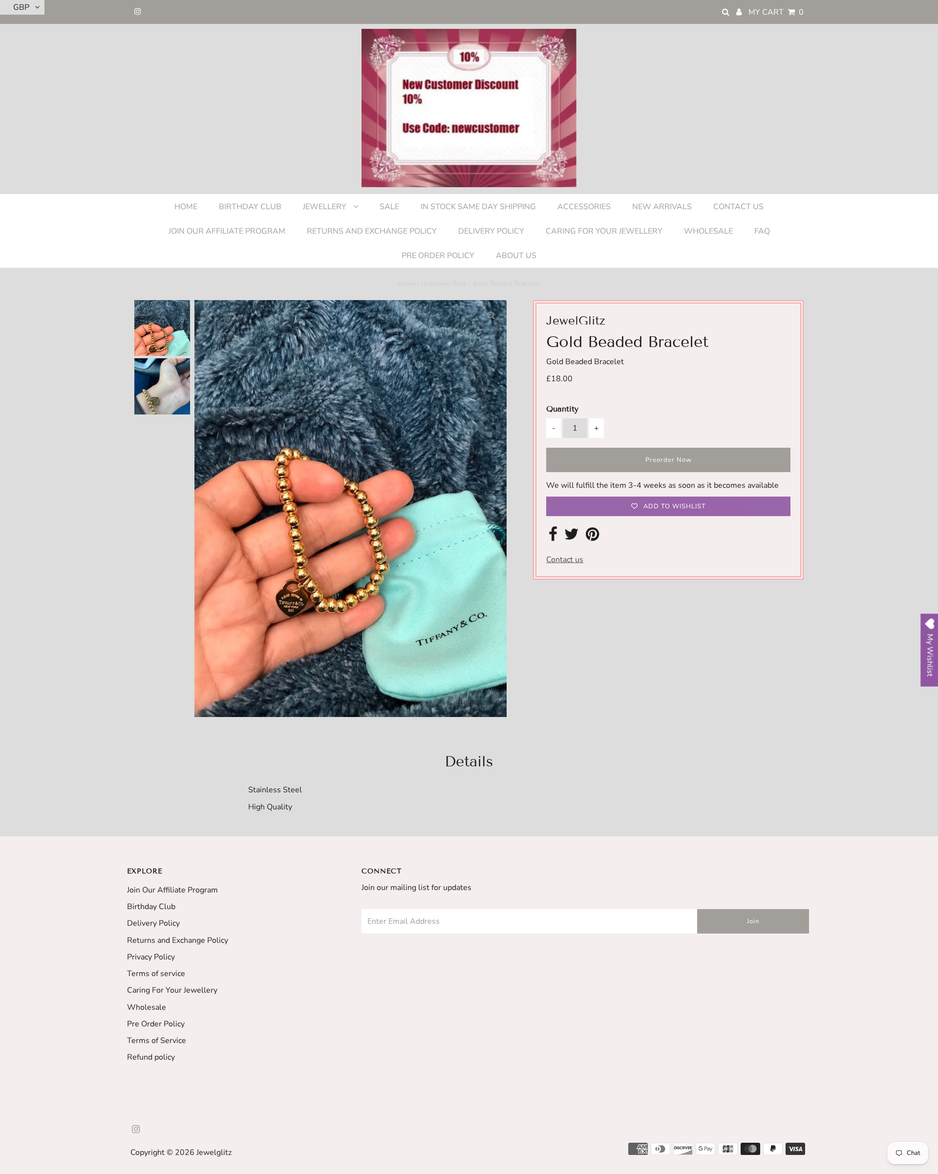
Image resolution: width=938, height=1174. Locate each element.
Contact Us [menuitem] (738, 206)
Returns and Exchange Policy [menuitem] (372, 231)
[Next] (234, 315)
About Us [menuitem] (516, 255)
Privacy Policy (151, 957)
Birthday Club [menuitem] (250, 206)
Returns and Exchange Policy (177, 940)
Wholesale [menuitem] (708, 231)
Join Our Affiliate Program (172, 890)
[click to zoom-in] (491, 315)
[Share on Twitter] (571, 537)
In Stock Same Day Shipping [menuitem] (478, 206)
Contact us (564, 559)
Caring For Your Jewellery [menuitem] (604, 231)
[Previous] (210, 315)
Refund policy (151, 1057)
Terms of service (156, 973)
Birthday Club (151, 906)
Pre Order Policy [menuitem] (438, 255)
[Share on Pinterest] (592, 537)
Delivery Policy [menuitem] (491, 231)
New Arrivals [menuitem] (662, 206)
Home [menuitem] (185, 206)
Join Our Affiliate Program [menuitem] (227, 231)
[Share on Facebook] (553, 537)
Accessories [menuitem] (584, 206)
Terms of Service (156, 1040)
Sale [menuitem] (389, 206)
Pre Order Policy (156, 1024)
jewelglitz (214, 1152)
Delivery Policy (153, 923)
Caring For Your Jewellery (172, 990)
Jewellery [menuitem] (325, 206)
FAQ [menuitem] (762, 231)
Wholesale (146, 1007)
